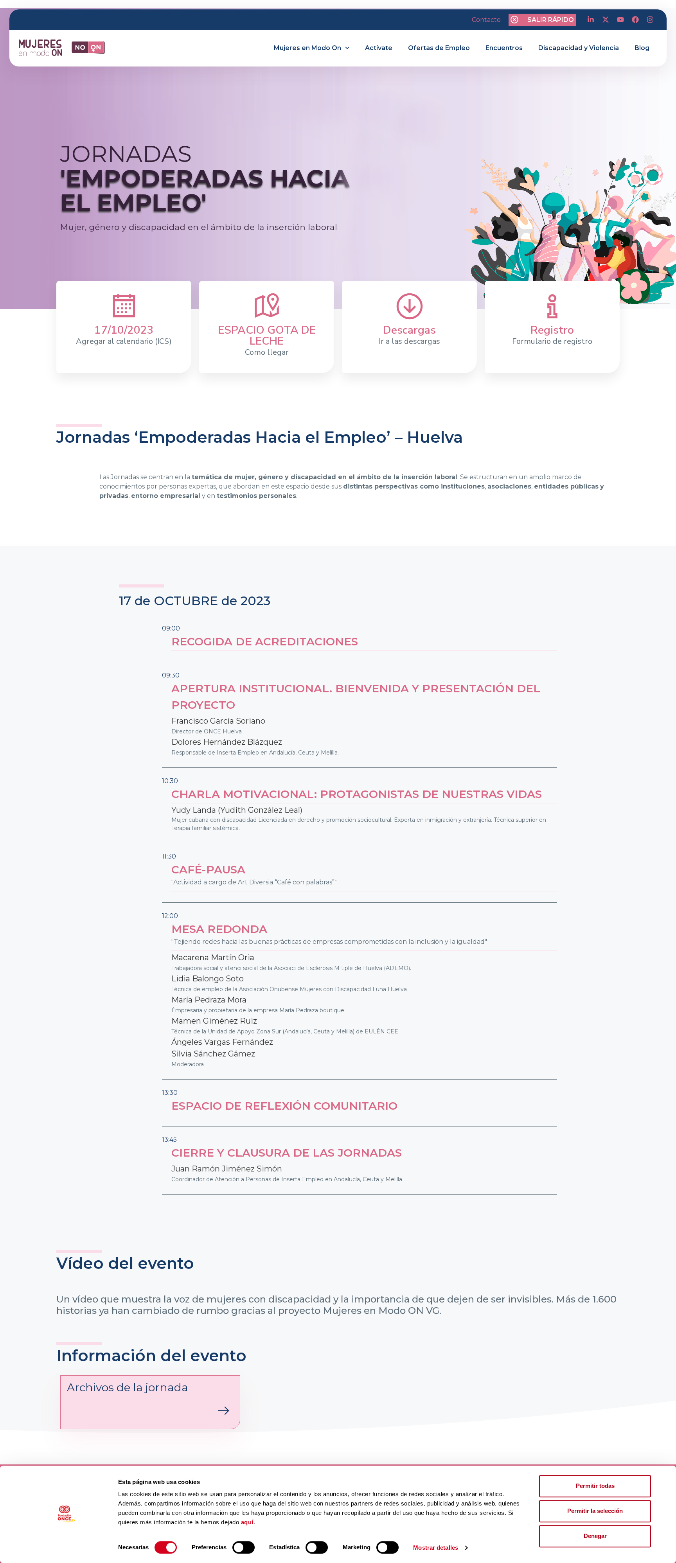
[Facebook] (635, 20)
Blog (642, 48)
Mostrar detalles (435, 1547)
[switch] (243, 1547)
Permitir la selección (595, 1510)
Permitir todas (595, 1485)
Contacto (486, 19)
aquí (247, 1522)
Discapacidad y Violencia (578, 48)
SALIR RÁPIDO (550, 19)
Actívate (378, 48)
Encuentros (504, 48)
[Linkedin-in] (591, 20)
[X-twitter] (606, 20)
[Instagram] (650, 20)
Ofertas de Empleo (439, 48)
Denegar (595, 1535)
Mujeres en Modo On (307, 48)
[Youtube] (620, 20)
